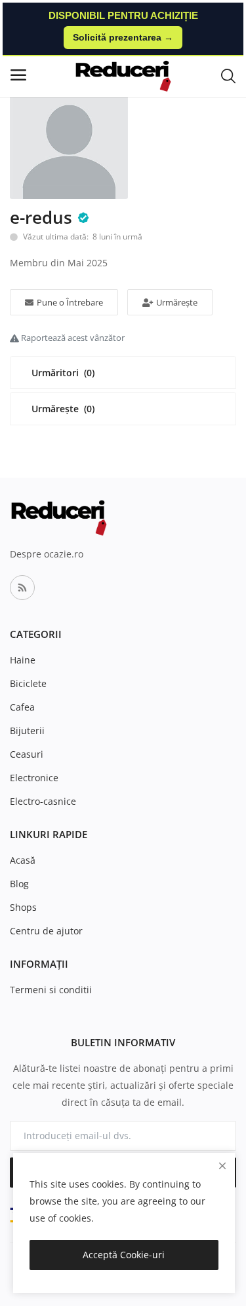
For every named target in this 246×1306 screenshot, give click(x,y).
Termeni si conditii (51, 989)
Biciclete (28, 683)
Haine (22, 660)
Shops (23, 907)
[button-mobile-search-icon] (228, 75)
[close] (222, 1165)
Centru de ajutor (46, 931)
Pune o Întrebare (70, 302)
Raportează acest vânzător (72, 338)
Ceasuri (26, 754)
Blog (19, 883)
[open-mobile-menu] (18, 75)
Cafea (22, 707)
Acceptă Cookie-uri (124, 1254)
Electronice (34, 777)
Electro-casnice (43, 801)
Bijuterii (27, 730)
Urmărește (176, 302)
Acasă (22, 860)
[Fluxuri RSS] (22, 587)
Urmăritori (62, 372)
